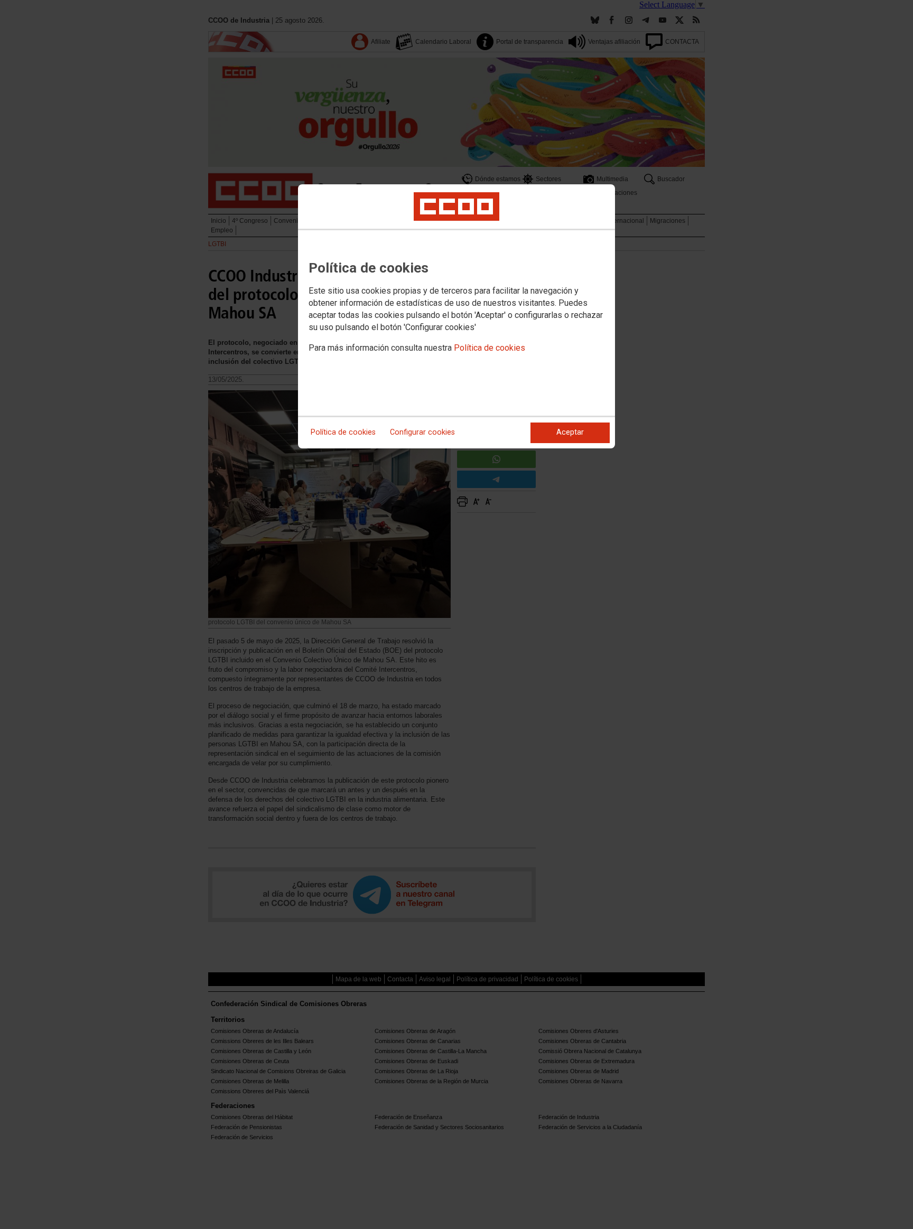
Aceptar (570, 432)
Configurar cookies (422, 432)
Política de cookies (489, 348)
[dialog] (456, 316)
